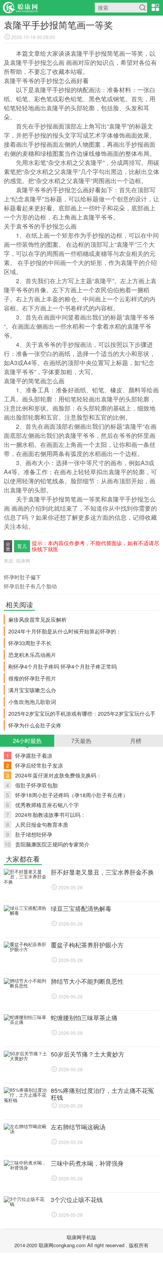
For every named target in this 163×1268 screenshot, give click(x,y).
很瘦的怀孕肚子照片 (32, 678)
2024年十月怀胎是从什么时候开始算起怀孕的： (64, 631)
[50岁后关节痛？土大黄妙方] (25, 1058)
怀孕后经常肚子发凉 (34, 765)
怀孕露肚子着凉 (29, 755)
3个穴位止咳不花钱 (77, 1199)
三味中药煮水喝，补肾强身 (87, 1163)
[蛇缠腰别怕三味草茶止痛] (25, 1022)
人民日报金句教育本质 (37, 824)
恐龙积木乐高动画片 (32, 654)
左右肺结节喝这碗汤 (78, 1126)
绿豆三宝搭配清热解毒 (81, 908)
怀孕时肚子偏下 (22, 577)
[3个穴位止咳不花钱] (25, 1204)
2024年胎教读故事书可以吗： (46, 814)
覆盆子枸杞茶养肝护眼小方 (87, 944)
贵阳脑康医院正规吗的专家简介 (47, 844)
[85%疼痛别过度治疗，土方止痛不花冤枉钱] (25, 1100)
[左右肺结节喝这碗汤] (25, 1131)
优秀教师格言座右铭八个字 (42, 805)
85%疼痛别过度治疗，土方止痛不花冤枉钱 (102, 1094)
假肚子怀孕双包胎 (32, 785)
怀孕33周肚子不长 (30, 643)
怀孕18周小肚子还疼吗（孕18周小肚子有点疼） (67, 795)
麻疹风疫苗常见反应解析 (37, 619)
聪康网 (21, 7)
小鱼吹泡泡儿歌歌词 (32, 701)
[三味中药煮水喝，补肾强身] (25, 1167)
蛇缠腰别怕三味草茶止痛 (84, 1017)
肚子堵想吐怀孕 (29, 834)
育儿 (22, 546)
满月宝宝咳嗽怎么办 (32, 690)
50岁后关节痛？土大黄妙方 (87, 1054)
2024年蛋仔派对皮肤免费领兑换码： (54, 775)
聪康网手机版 (81, 1237)
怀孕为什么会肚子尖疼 (34, 725)
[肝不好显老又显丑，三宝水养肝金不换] (25, 881)
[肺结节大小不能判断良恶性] (25, 985)
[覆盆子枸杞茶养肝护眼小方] (25, 949)
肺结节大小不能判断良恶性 (87, 981)
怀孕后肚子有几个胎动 (30, 586)
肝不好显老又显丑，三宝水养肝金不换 (102, 872)
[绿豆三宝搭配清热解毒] (25, 912)
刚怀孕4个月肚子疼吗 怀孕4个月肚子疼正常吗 (62, 666)
